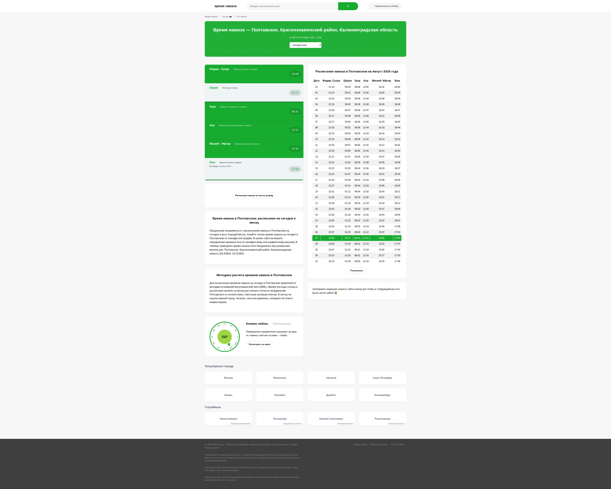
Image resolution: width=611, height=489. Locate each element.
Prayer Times (397, 444)
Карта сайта (360, 444)
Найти (348, 6)
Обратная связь (379, 444)
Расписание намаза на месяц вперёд (254, 195)
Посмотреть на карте (259, 344)
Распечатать (357, 270)
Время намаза (226, 6)
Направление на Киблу (386, 6)
